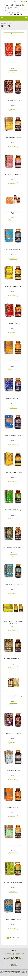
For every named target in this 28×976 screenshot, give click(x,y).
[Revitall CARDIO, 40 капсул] (13, 311)
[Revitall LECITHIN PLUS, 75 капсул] (13, 683)
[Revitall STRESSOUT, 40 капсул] (13, 832)
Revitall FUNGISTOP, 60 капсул (13, 435)
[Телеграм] (15, 1)
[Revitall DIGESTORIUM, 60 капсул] (13, 348)
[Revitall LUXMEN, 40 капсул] (13, 720)
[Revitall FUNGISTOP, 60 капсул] (13, 422)
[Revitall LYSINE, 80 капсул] (13, 757)
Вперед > (16, 938)
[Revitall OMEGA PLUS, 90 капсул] (13, 795)
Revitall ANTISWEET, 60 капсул (13, 174)
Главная (3, 23)
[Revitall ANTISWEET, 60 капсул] (13, 162)
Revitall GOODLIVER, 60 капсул (13, 510)
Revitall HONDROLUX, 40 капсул (13, 584)
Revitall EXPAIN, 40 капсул (13, 398)
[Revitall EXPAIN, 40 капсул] (13, 385)
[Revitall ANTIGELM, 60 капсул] (13, 87)
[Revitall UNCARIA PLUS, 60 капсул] (13, 869)
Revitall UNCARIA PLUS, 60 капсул (13, 882)
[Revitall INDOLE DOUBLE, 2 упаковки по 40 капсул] (13, 608)
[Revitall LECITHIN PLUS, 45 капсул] (13, 646)
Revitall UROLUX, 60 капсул (13, 919)
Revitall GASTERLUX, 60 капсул (13, 472)
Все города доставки (14, 954)
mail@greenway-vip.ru (15, 959)
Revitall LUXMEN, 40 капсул (13, 733)
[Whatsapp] (12, 1)
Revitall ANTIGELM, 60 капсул (13, 100)
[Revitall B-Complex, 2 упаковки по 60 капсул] (13, 199)
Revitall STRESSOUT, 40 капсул (13, 845)
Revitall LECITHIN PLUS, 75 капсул (13, 696)
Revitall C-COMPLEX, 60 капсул (13, 286)
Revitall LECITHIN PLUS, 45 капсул (13, 658)
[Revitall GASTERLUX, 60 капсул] (13, 459)
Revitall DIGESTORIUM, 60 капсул (13, 361)
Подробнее (13, 72)
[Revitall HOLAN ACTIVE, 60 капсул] (13, 534)
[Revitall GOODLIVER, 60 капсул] (13, 497)
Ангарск (3, 1)
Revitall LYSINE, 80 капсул (13, 770)
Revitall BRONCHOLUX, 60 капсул (13, 249)
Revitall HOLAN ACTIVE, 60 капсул (13, 547)
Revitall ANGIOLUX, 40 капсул (13, 63)
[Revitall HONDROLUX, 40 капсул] (13, 571)
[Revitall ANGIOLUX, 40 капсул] (13, 50)
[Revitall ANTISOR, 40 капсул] (13, 124)
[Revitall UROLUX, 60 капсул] (13, 906)
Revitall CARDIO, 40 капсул (13, 323)
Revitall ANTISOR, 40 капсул (13, 137)
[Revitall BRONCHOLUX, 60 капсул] (13, 236)
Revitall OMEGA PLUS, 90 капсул (13, 807)
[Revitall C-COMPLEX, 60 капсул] (13, 273)
